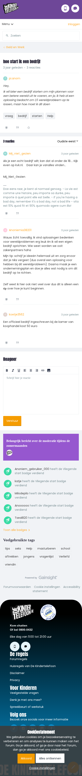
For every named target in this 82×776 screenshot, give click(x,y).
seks (18, 549)
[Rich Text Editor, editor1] (41, 394)
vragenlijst (47, 557)
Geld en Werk (15, 47)
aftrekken (11, 557)
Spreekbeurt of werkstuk (27, 707)
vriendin (10, 565)
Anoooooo (22, 506)
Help (50, 116)
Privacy (15, 680)
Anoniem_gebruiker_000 (32, 469)
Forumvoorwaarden (17, 587)
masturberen (46, 549)
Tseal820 (21, 518)
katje (18, 481)
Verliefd (64, 557)
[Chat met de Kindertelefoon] (75, 8)
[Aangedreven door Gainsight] (41, 579)
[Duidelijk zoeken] (76, 35)
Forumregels (18, 659)
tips (7, 549)
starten (37, 116)
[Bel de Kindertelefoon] (65, 8)
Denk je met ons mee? (26, 700)
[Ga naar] (5, 35)
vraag (9, 116)
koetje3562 (16, 314)
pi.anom (14, 78)
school (65, 549)
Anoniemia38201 (20, 230)
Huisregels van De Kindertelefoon (33, 666)
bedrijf (22, 116)
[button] (74, 24)
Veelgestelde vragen (24, 693)
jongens (28, 557)
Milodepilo (21, 493)
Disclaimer (17, 673)
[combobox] (40, 34)
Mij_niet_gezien (20, 154)
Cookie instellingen (47, 587)
